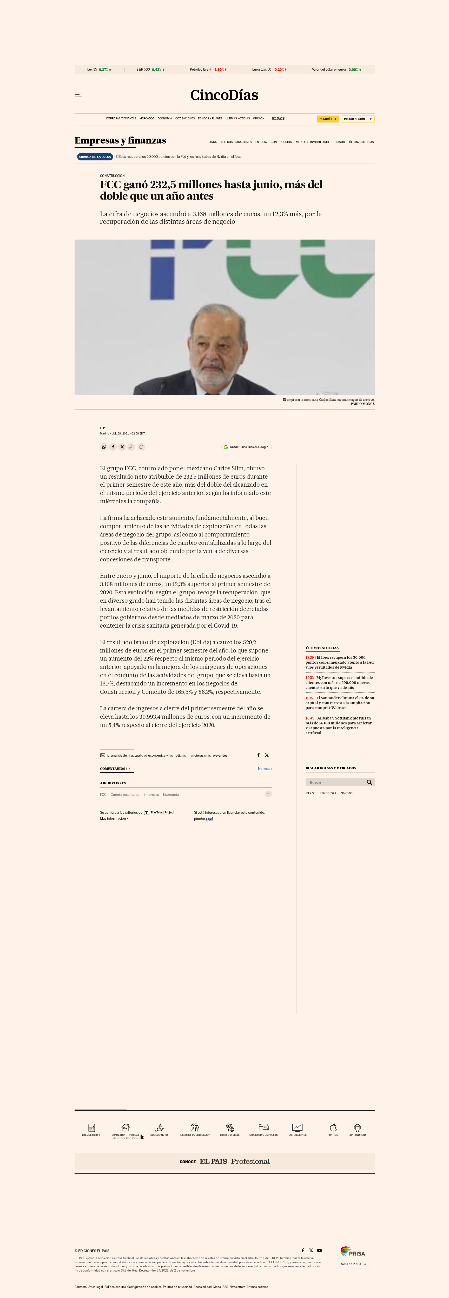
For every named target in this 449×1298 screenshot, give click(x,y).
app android (357, 1134)
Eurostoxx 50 (261, 69)
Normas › (265, 769)
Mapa (217, 1286)
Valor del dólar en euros (329, 69)
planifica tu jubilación (194, 1134)
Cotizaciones (185, 118)
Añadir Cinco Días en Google (249, 447)
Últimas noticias (238, 118)
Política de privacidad (177, 1286)
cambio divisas (230, 1134)
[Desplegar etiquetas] (268, 793)
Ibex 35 (92, 69)
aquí (209, 818)
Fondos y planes (210, 118)
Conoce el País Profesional (225, 1161)
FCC (103, 794)
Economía (165, 118)
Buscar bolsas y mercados (331, 768)
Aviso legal (95, 1286)
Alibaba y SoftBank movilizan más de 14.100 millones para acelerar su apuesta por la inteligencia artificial (339, 725)
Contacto (81, 1286)
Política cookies (115, 1286)
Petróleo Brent (200, 69)
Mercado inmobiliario (312, 142)
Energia (261, 142)
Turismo (339, 142)
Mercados (147, 118)
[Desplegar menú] (78, 95)
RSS (225, 1286)
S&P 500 (143, 69)
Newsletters (237, 1286)
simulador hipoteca (125, 1134)
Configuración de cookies (144, 1286)
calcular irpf (91, 1134)
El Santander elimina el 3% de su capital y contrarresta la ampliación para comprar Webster (340, 703)
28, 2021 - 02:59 (128, 433)
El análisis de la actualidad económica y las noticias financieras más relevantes (167, 755)
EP (102, 428)
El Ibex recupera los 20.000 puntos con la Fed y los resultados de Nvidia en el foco (179, 156)
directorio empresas (263, 1134)
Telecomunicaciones (236, 142)
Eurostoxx (328, 793)
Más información (113, 818)
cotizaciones (298, 1134)
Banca (212, 142)
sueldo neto (159, 1134)
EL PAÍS (276, 116)
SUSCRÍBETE (328, 119)
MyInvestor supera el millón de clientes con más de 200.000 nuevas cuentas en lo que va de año (339, 682)
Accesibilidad (203, 1286)
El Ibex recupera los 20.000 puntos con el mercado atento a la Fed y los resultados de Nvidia (340, 662)
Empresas (151, 794)
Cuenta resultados (125, 794)
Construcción (281, 142)
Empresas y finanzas (121, 118)
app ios (333, 1134)
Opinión (258, 118)
